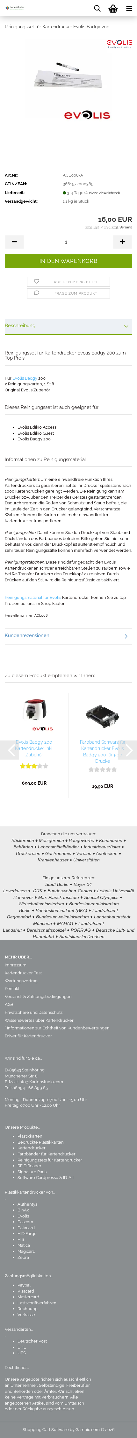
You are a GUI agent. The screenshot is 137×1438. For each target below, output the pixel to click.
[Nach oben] (119, 1428)
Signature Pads (32, 1171)
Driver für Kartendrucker (28, 1036)
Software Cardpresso (38, 1177)
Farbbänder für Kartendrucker (47, 1154)
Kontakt (12, 988)
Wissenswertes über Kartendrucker (39, 1020)
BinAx (23, 1210)
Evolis (23, 1216)
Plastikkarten (30, 1136)
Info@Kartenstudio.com (40, 1081)
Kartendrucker (32, 1148)
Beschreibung (20, 325)
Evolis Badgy (24, 378)
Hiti (21, 1239)
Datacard (26, 1227)
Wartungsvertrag (21, 981)
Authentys (27, 1204)
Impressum (15, 965)
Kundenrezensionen (27, 635)
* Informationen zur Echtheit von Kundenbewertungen (57, 1028)
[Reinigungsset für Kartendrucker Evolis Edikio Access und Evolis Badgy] (68, 83)
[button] (14, 242)
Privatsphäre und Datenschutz (33, 1012)
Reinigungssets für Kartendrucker (50, 1160)
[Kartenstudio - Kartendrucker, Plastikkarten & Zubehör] (12, 8)
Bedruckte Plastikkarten (41, 1142)
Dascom (25, 1221)
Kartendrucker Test (23, 973)
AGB (9, 1004)
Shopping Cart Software (46, 1429)
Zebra (23, 1257)
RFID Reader (29, 1165)
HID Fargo (27, 1233)
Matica (24, 1245)
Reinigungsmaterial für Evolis (33, 597)
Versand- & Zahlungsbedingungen (38, 996)
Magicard (26, 1251)
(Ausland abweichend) (102, 193)
